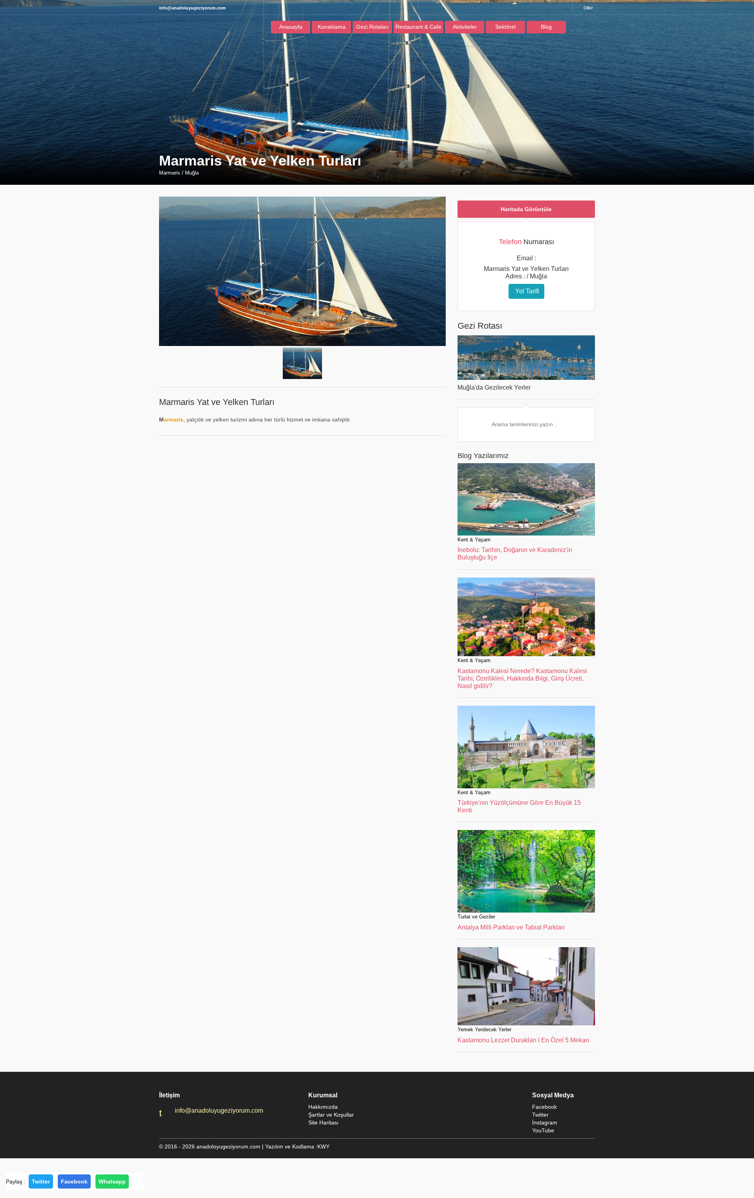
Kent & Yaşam (474, 540)
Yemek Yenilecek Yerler (484, 1029)
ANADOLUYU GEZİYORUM (194, 29)
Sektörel (505, 27)
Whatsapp (112, 1181)
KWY (323, 1146)
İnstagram (544, 1122)
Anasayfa (290, 27)
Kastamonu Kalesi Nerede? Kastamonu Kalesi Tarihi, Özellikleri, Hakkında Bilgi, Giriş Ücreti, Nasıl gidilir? (522, 678)
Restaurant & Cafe (418, 27)
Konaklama (332, 27)
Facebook (74, 1181)
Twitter (41, 1181)
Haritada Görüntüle (526, 209)
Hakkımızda (323, 1107)
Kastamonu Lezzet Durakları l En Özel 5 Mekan (523, 1040)
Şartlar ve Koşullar (331, 1115)
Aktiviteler (465, 27)
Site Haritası (323, 1122)
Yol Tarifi (526, 291)
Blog (546, 27)
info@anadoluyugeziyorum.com (219, 1110)
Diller (588, 8)
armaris (173, 419)
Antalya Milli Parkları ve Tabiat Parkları (511, 927)
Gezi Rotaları (372, 27)
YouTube (543, 1130)
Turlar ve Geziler (476, 917)
